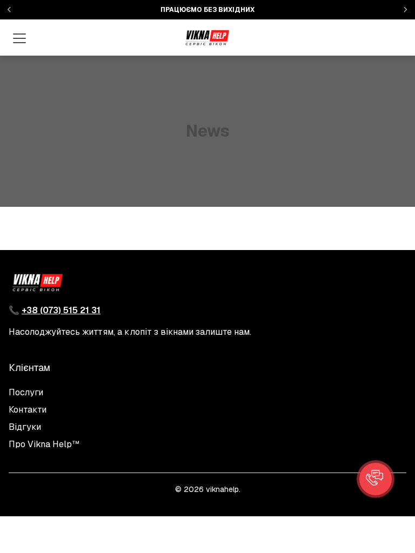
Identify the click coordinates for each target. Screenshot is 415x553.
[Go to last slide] (9, 9)
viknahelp (222, 489)
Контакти (27, 409)
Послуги (26, 392)
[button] (375, 479)
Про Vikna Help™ (44, 444)
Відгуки (25, 427)
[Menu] (19, 38)
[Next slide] (405, 9)
